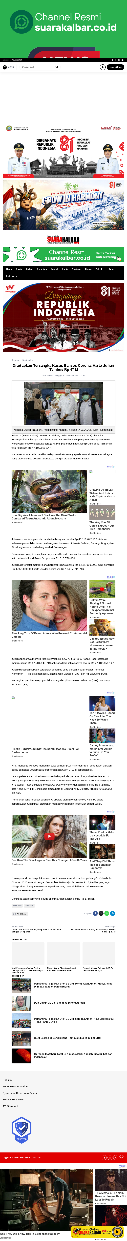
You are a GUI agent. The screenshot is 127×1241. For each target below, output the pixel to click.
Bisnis (88, 269)
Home (9, 269)
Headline (17, 905)
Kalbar (29, 269)
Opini (111, 269)
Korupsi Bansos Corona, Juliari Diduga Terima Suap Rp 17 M (93, 930)
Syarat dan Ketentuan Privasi (20, 1093)
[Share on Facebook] (95, 913)
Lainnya (10, 276)
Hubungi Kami (115, 67)
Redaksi (7, 1080)
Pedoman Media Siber (15, 1086)
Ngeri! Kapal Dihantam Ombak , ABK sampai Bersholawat (62, 969)
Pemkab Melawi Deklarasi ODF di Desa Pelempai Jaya (98, 969)
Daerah (54, 269)
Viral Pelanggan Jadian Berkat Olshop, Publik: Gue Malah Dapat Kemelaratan (27, 970)
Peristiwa (42, 269)
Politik (98, 269)
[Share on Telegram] (112, 913)
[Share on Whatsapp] (106, 913)
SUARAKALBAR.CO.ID (24, 1157)
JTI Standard (10, 1106)
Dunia (65, 269)
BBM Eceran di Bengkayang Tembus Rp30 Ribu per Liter (67, 1037)
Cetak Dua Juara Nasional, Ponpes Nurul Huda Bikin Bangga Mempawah (36, 930)
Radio (19, 269)
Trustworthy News (13, 1099)
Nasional (76, 269)
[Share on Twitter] (101, 913)
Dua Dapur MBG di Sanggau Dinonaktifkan (59, 1002)
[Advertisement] (63, 97)
